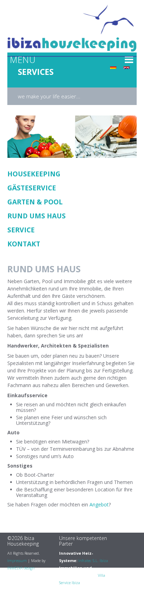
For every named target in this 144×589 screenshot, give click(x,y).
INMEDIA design (21, 567)
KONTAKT (23, 243)
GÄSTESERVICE (31, 187)
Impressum (17, 560)
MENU (22, 59)
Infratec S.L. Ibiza (93, 560)
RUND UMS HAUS (36, 215)
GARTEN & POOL (35, 201)
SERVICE (21, 229)
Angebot (99, 504)
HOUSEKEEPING (33, 173)
